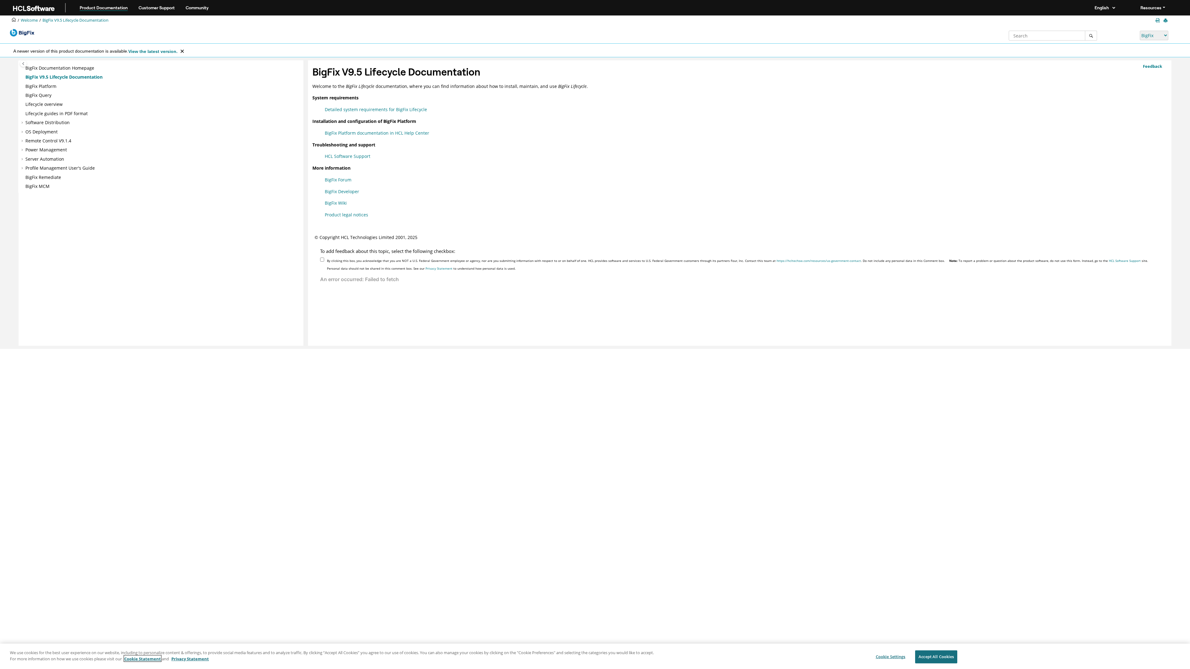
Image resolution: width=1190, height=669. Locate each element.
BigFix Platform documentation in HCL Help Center (377, 133)
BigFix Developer (342, 191)
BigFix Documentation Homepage (59, 68)
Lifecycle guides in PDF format (56, 113)
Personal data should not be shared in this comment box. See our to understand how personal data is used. (421, 268)
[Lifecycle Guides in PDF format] (1158, 20)
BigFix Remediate (43, 177)
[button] (22, 68)
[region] (595, 656)
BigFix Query (38, 95)
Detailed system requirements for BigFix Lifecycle (376, 109)
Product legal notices (346, 215)
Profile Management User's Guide (60, 168)
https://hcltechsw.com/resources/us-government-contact (819, 260)
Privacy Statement (438, 268)
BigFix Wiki (336, 203)
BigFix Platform (40, 86)
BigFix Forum (338, 180)
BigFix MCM (37, 186)
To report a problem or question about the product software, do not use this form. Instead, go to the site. (1048, 260)
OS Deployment (41, 132)
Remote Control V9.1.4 (48, 141)
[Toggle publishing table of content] (23, 63)
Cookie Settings (891, 656)
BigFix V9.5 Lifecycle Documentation (75, 20)
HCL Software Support (347, 156)
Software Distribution (47, 122)
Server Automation (44, 159)
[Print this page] (1166, 20)
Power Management (46, 150)
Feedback (1152, 66)
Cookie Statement (142, 658)
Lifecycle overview (44, 104)
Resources (1150, 8)
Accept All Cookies (936, 656)
